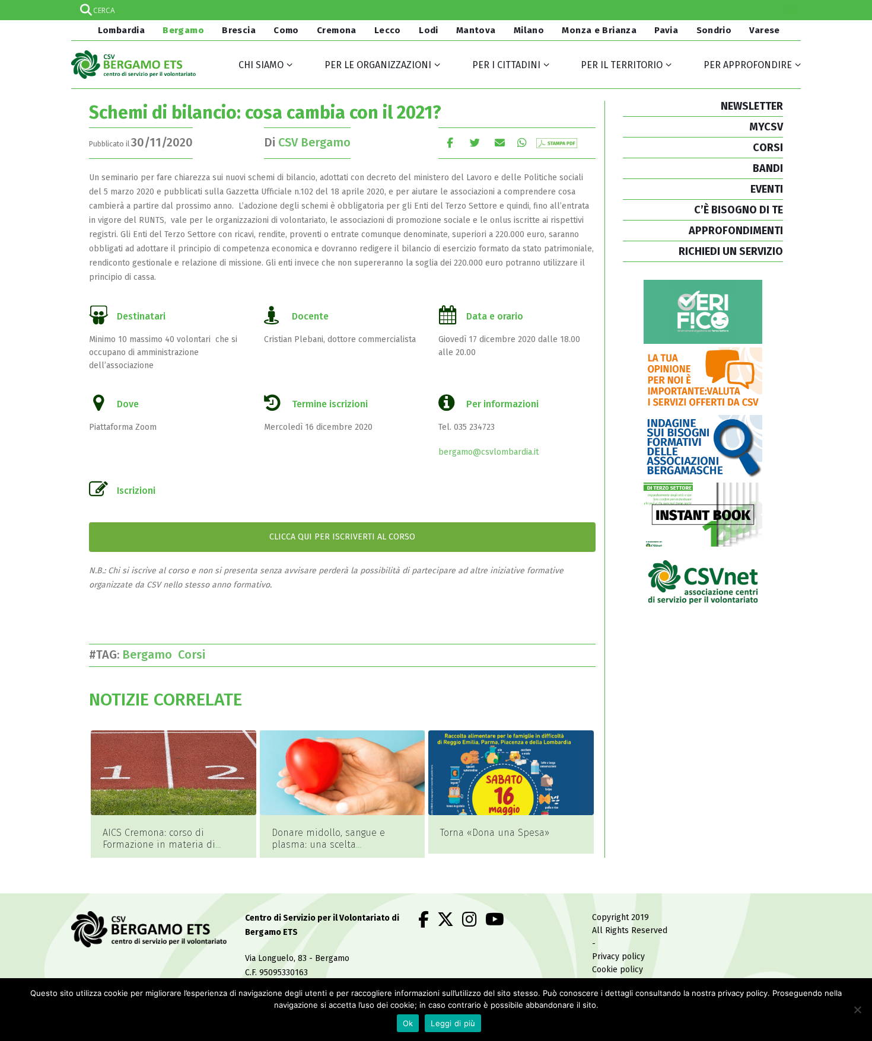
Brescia (239, 30)
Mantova (476, 30)
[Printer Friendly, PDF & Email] (556, 142)
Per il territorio (622, 65)
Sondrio (714, 30)
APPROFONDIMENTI (736, 230)
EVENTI (766, 189)
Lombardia (120, 30)
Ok (408, 1023)
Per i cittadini (506, 65)
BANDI (768, 168)
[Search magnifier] (791, 10)
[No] (857, 1010)
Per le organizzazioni (377, 65)
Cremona (337, 30)
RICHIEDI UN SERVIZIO (731, 251)
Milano (529, 30)
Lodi (428, 30)
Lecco (387, 30)
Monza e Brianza (599, 30)
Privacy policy (618, 956)
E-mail (499, 142)
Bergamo (183, 30)
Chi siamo (261, 65)
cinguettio (474, 142)
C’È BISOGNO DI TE (738, 209)
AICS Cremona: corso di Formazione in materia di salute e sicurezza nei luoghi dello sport (166, 850)
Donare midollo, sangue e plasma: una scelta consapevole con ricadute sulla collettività (340, 850)
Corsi (194, 654)
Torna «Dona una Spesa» (494, 832)
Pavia (666, 30)
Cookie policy (617, 970)
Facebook (450, 142)
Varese (764, 30)
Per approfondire (748, 65)
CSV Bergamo (314, 142)
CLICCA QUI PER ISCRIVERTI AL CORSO (342, 537)
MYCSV (766, 126)
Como (286, 30)
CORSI (768, 147)
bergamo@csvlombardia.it (488, 452)
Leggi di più (453, 1023)
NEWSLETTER (752, 106)
